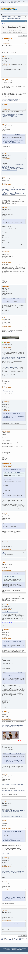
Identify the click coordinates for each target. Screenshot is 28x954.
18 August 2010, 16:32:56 (6, 750)
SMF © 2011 (14, 949)
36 (26, 938)
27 (13, 938)
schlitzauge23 (7, 463)
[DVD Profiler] (10, 107)
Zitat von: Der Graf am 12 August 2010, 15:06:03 (12, 413)
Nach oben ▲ (24, 948)
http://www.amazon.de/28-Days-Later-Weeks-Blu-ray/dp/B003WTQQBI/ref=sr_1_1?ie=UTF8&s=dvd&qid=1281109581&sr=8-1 (12, 115)
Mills (4, 820)
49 (19, 939)
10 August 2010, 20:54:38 (6, 217)
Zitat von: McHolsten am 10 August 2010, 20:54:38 (12, 469)
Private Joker (6, 342)
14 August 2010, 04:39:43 (6, 609)
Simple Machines (19, 949)
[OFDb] (4, 259)
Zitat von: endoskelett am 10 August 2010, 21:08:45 (13, 298)
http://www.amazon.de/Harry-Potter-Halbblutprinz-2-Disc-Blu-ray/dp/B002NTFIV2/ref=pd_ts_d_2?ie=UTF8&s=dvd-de (13, 873)
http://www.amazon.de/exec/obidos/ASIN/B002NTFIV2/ (13, 791)
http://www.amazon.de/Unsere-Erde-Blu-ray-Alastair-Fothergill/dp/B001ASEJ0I (13, 390)
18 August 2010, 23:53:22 (6, 920)
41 (7, 939)
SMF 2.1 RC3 (8, 949)
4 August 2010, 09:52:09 (6, 43)
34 (23, 938)
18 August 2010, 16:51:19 (6, 828)
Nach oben (3, 938)
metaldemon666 (7, 38)
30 (17, 938)
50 (20, 939)
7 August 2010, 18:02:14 (6, 158)
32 (20, 938)
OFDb (4, 23)
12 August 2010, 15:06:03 (6, 387)
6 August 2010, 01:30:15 (6, 83)
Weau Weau (6, 604)
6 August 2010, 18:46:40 (6, 109)
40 (6, 939)
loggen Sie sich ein (4, 2)
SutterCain (6, 746)
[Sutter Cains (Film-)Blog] (4, 749)
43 (10, 939)
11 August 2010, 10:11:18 (6, 326)
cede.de (4, 552)
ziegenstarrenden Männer (11, 367)
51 (22, 939)
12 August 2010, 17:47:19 (6, 442)
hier (11, 331)
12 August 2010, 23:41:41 (6, 466)
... (12, 938)
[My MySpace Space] (10, 716)
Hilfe (7, 948)
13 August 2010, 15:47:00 (6, 549)
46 (14, 939)
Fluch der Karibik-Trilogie (11, 365)
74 (24, 939)
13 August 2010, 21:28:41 (6, 570)
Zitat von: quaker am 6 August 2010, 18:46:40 (12, 134)
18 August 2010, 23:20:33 (6, 889)
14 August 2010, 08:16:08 (6, 638)
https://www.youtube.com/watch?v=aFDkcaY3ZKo (11, 99)
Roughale (5, 711)
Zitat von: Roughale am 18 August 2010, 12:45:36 (12, 753)
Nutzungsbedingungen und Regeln (14, 948)
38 (2, 939)
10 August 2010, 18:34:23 (6, 184)
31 (19, 938)
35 (24, 938)
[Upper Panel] (25, 16)
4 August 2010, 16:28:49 (6, 64)
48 (17, 939)
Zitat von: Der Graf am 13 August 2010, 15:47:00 (12, 641)
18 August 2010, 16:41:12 (6, 782)
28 (14, 938)
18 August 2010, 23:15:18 (6, 866)
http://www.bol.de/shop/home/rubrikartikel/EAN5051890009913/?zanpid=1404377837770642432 (13, 358)
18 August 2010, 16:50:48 (6, 806)
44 (12, 939)
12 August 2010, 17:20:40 (6, 410)
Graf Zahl (5, 56)
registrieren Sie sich (15, 2)
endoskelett (6, 251)
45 (13, 939)
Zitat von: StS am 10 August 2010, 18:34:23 (11, 219)
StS (4, 177)
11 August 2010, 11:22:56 (6, 347)
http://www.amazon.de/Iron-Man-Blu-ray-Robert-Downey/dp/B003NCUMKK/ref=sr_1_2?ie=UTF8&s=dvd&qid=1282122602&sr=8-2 (12, 727)
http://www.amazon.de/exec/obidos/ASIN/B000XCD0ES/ (13, 785)
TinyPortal (3, 948)
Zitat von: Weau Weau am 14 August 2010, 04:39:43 (13, 672)
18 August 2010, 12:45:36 (6, 719)
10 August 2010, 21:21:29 (6, 295)
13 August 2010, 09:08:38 (6, 521)
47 (16, 939)
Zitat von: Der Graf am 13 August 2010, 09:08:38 (12, 573)
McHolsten (6, 208)
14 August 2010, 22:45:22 (6, 669)
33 (22, 938)
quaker (5, 104)
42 (9, 939)
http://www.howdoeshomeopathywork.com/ (10, 100)
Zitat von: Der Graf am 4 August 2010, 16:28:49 (12, 523)
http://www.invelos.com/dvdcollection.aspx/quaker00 (12, 120)
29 (16, 938)
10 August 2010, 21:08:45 (6, 262)
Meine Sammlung (5, 853)
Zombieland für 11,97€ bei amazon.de (10, 611)
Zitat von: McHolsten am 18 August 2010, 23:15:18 (12, 891)
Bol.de (5, 352)
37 (1, 939)
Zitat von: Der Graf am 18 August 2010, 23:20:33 (12, 923)
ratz (4, 318)
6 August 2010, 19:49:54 (6, 131)
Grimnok (5, 79)
